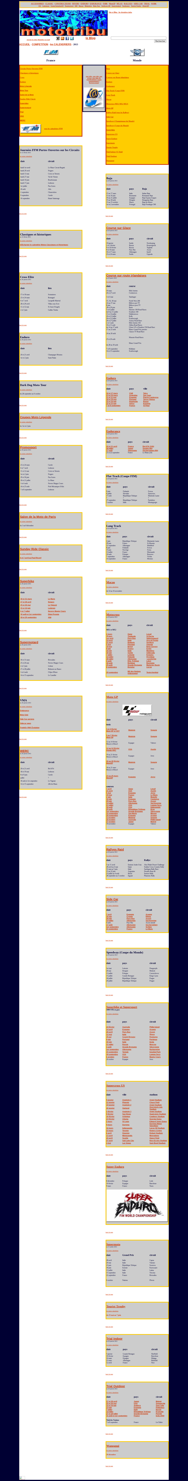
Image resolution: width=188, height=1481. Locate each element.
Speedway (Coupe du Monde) (117, 126)
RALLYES (128, 4)
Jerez (153, 777)
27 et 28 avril (25, 602)
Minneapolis (127, 1136)
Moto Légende (26, 86)
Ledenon (51, 608)
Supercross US (112, 134)
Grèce (131, 404)
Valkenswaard (152, 638)
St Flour (146, 406)
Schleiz (149, 927)
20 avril (109, 1138)
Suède (130, 653)
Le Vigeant (52, 605)
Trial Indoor (114, 1338)
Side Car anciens (27, 719)
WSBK (153, 4)
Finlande (131, 657)
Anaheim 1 (126, 1100)
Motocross (113, 614)
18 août (109, 663)
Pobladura (160, 1408)
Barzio (158, 1410)
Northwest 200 (105, 6)
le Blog (90, 38)
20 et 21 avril (111, 446)
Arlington (126, 1117)
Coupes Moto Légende (35, 417)
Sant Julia (160, 1406)
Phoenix (125, 1102)
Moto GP (109, 108)
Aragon (154, 816)
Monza (152, 1034)
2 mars (109, 634)
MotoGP (112, 4)
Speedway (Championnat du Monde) (120, 121)
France (132, 406)
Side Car (110, 117)
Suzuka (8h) (147, 448)
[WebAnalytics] (22, 1479)
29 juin (109, 801)
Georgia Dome (156, 1119)
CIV (39, 6)
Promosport (28, 447)
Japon (130, 448)
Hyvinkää (150, 657)
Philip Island (156, 820)
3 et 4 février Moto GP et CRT (113, 730)
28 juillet (109, 448)
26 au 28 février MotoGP (112, 762)
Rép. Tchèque (133, 661)
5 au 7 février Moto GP (111, 736)
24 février (110, 1027)
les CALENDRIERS (60, 44)
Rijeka (148, 917)
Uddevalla (150, 653)
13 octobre (110, 818)
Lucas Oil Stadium (157, 1128)
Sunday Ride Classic (28, 99)
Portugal (132, 399)
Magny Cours (155, 1057)
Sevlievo (150, 643)
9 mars (109, 1125)
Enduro (23, 82)
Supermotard (116, 6)
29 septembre (112, 672)
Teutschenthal (152, 672)
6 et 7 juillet (25, 611)
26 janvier (110, 1108)
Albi (49, 617)
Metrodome (154, 1136)
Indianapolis (156, 807)
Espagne (133, 397)
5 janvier (110, 1100)
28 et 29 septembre (28, 617)
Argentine (133, 395)
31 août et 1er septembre (116, 1416)
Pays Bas (132, 638)
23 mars (109, 1131)
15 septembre (112, 813)
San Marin (132, 813)
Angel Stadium (156, 1100)
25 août (109, 665)
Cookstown (45, 6)
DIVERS (75, 4)
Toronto (125, 1131)
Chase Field (154, 1102)
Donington (154, 1037)
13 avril (109, 1136)
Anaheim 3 (126, 1112)
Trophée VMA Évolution (29, 728)
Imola (152, 1042)
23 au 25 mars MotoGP (112, 777)
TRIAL (147, 4)
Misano (154, 813)
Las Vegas (126, 1143)
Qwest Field (154, 1138)
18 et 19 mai (111, 399)
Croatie (130, 917)
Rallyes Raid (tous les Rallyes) (117, 113)
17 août (109, 451)
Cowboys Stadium (157, 1117)
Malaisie (131, 730)
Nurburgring (155, 1049)
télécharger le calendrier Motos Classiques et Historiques (44, 245)
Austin (153, 749)
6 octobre (110, 1057)
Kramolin (159, 1412)
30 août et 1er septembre (30, 614)
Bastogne (150, 663)
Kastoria (146, 404)
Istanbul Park (155, 1052)
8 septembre (111, 667)
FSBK (105, 4)
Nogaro (51, 602)
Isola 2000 (160, 1416)
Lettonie (131, 655)
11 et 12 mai (111, 397)
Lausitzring (151, 659)
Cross (22, 77)
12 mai (109, 1035)
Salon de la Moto (27, 95)
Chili (131, 393)
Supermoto (110, 143)
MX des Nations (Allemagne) (134, 672)
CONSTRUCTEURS (63, 4)
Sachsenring (156, 803)
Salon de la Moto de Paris (38, 516)
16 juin (109, 651)
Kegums (149, 655)
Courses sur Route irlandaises (117, 77)
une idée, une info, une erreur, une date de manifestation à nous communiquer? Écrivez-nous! (94, 80)
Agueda (149, 645)
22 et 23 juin (111, 404)
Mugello (154, 797)
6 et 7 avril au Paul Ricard (30, 558)
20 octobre (110, 820)
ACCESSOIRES (37, 4)
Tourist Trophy (136, 6)
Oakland (125, 1108)
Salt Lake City (128, 1141)
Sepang (154, 730)
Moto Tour (96, 6)
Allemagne (132, 451)
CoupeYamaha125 (57, 6)
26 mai (108, 1037)
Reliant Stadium (156, 1133)
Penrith (159, 1414)
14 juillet (109, 657)
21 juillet (109, 805)
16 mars (109, 1128)
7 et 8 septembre (113, 406)
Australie (132, 820)
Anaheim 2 (126, 1105)
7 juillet (109, 655)
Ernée (148, 649)
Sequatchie (160, 1403)
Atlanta (125, 1119)
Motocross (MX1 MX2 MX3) (117, 104)
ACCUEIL (24, 44)
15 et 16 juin (25, 608)
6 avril (108, 1133)
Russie (125, 1044)
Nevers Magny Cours (57, 611)
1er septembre (112, 811)
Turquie (125, 1052)
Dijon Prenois (53, 614)
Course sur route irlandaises (126, 275)
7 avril (108, 789)
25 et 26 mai (25, 605)
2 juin (108, 797)
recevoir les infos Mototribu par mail (38, 40)
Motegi (153, 822)
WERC (22, 120)
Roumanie (133, 402)
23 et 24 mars (112, 395)
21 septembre (112, 929)
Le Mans (51, 599)
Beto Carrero (151, 647)
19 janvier (110, 1105)
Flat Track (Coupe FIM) (115, 91)
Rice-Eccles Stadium (158, 1141)
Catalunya (155, 799)
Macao (81, 6)
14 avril (109, 640)
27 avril (109, 1141)
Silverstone (155, 811)
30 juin (109, 653)
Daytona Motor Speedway (156, 1125)
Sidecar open (25, 723)
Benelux (131, 667)
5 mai (108, 645)
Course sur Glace (112, 73)
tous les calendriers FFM (53, 129)
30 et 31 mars (26, 599)
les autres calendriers (26, 156)
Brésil (130, 647)
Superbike (24, 103)
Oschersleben (151, 925)
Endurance (24, 711)
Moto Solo (24, 715)
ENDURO (84, 4)
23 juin (109, 1408)
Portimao (153, 1040)
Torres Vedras (149, 399)
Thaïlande (132, 636)
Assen (153, 801)
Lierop (149, 667)
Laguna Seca (156, 805)
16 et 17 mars (112, 393)
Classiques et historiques (29, 73)
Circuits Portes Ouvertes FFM (31, 69)
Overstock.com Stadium (156, 1108)
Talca (145, 393)
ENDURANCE (95, 4)
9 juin (108, 649)
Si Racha (150, 636)
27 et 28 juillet (112, 1414)
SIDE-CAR (138, 4)
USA (130, 749)
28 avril (109, 1032)
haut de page (23, 213)
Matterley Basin (153, 665)
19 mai (109, 647)
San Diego (126, 1114)
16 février (110, 1117)
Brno (153, 809)
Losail (148, 634)
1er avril (109, 638)
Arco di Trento (152, 640)
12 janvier (110, 1102)
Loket (148, 661)
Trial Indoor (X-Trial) (114, 152)
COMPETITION (40, 44)
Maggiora (150, 651)
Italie (130, 640)
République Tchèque (136, 809)
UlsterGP (145, 6)
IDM (76, 6)
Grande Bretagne (135, 665)
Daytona (125, 1125)
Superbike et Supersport (121, 1007)
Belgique (131, 663)
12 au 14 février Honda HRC (112, 749)
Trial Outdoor (111, 156)
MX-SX (119, 4)
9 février (109, 1114)
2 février (109, 1112)
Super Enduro (111, 139)
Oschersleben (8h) (150, 451)
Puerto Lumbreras (150, 397)
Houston (125, 1133)
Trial (22, 112)
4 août (108, 661)
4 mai (108, 1143)
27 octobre (110, 822)
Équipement (69, 6)
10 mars (109, 636)
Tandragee (126, 6)
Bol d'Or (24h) (148, 446)
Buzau (145, 402)
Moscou (153, 1044)
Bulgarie (131, 643)
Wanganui (110, 161)
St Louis (125, 1122)
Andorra (137, 1406)
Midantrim (88, 6)
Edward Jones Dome (158, 1122)
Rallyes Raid (115, 849)
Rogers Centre (156, 1131)
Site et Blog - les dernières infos (120, 12)
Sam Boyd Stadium (158, 1143)
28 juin (109, 919)
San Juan (147, 395)
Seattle (125, 1138)
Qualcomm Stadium (158, 1114)
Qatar (130, 634)
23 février (110, 1119)
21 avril (109, 643)
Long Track (110, 95)
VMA (22, 116)
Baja (108, 69)
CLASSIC (49, 4)
